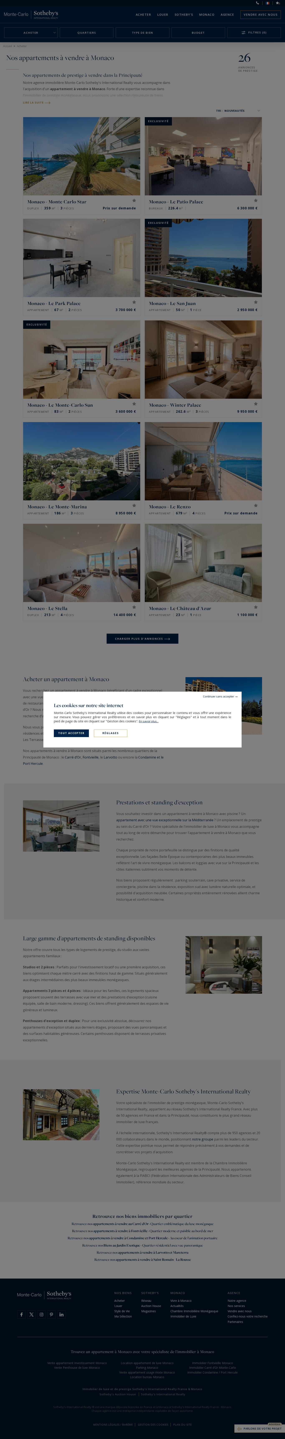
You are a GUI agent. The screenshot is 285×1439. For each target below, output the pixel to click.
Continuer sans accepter (218, 696)
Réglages (110, 733)
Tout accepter (71, 733)
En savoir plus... (149, 721)
